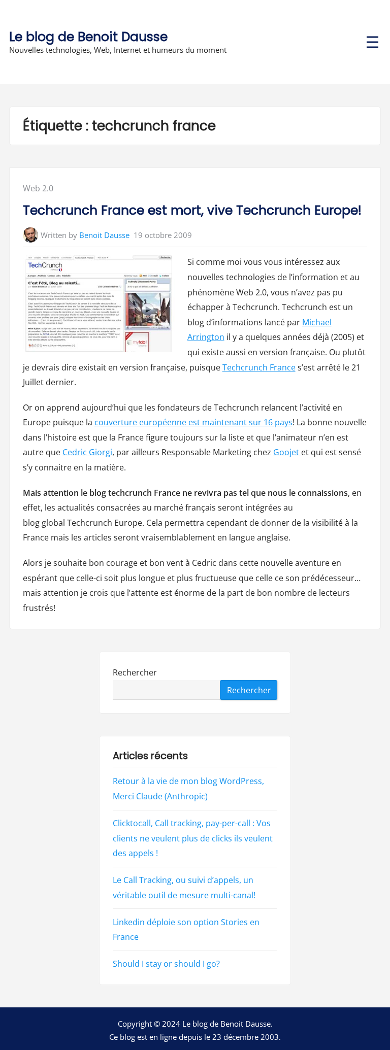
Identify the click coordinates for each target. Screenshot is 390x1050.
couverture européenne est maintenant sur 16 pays (193, 422)
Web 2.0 (38, 188)
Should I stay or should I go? (166, 963)
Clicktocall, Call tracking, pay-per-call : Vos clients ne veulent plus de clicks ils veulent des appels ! (193, 838)
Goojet (287, 452)
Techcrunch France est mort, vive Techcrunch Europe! (192, 210)
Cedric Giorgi (87, 452)
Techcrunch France (259, 367)
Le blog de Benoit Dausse (88, 37)
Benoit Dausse (104, 235)
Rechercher (135, 672)
